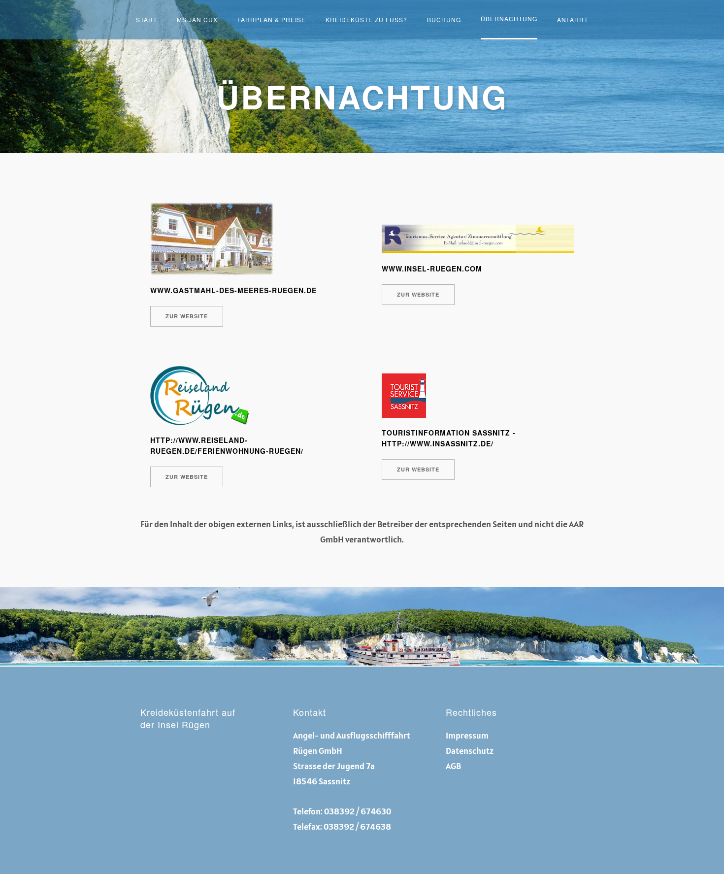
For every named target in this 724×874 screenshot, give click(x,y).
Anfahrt (572, 19)
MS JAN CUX (197, 19)
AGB (453, 766)
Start (146, 19)
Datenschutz (470, 750)
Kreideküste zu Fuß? (366, 19)
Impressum (467, 735)
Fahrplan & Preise (271, 19)
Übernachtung (509, 18)
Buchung (444, 19)
